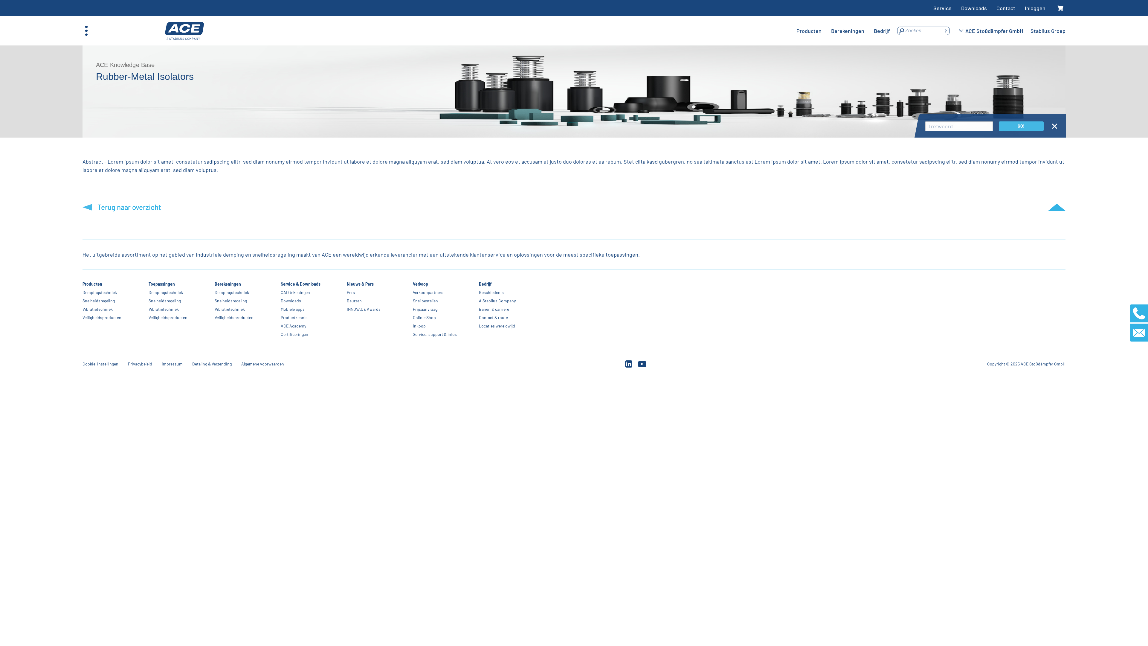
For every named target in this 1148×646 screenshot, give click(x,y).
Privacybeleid (140, 363)
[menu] (843, 31)
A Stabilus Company (497, 300)
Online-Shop (424, 317)
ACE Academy (293, 325)
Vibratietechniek (98, 309)
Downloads (974, 8)
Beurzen (354, 300)
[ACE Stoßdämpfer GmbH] (184, 31)
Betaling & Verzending (212, 363)
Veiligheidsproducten (102, 317)
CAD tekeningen (295, 292)
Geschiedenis (491, 292)
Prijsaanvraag (425, 309)
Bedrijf (485, 284)
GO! (1021, 126)
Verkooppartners (428, 292)
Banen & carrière (494, 309)
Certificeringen (294, 334)
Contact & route (493, 317)
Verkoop (420, 284)
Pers (351, 292)
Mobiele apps (293, 309)
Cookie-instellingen (100, 363)
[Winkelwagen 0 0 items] (1060, 8)
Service (942, 8)
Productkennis (294, 317)
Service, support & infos (435, 334)
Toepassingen (162, 284)
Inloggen (1035, 8)
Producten (92, 284)
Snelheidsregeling (99, 300)
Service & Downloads (300, 284)
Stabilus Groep (1048, 31)
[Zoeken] (945, 31)
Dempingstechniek (100, 292)
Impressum (172, 363)
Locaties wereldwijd (497, 325)
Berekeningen (228, 284)
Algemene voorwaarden (262, 363)
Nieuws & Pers (360, 284)
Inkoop (419, 325)
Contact (1005, 8)
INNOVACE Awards (364, 309)
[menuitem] (809, 31)
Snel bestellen (425, 300)
